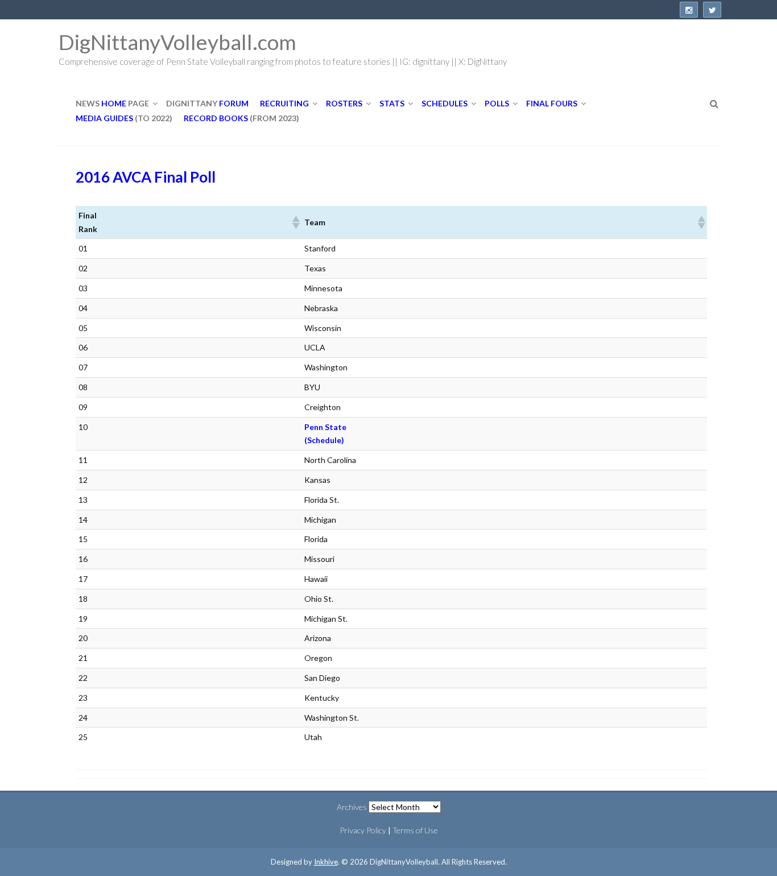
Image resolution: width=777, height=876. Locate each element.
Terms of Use (415, 830)
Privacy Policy (363, 830)
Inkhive (326, 861)
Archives (352, 807)
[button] (295, 222)
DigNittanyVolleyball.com (177, 42)
